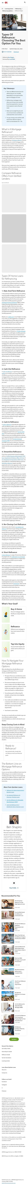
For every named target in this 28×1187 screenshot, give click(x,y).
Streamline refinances (7, 463)
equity (3, 373)
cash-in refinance (7, 424)
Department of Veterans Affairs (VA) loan (14, 458)
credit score (11, 317)
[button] (3, 3)
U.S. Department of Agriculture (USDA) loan (12, 459)
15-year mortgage (21, 331)
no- (16, 527)
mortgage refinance (17, 140)
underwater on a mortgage (18, 557)
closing (19, 527)
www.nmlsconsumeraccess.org (8, 1183)
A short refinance (6, 555)
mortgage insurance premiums (9, 302)
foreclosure (16, 583)
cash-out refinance (7, 371)
